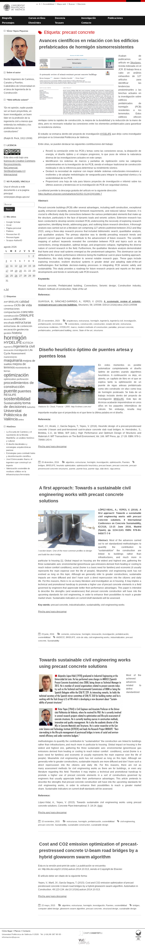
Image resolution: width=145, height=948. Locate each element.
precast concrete (125, 327)
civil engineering (127, 821)
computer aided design (48, 908)
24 (7, 275)
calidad (24, 301)
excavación (10, 329)
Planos (17, 931)
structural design (110, 908)
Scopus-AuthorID (14, 240)
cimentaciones (12, 308)
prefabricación (44, 324)
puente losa (81, 468)
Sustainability (53, 641)
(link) (100, 805)
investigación (130, 321)
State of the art (86, 330)
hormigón (94, 321)
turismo (31, 407)
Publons (10, 231)
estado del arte (113, 324)
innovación (96, 634)
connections (73, 324)
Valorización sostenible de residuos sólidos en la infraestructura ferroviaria (18, 471)
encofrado (9, 322)
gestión (7, 333)
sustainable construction (79, 825)
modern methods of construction (92, 327)
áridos (21, 419)
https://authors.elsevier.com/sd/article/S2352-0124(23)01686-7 (70, 194)
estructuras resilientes (48, 327)
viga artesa (115, 468)
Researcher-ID (13, 234)
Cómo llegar (7, 931)
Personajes (8, 23)
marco (74, 327)
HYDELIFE (105, 134)
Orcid (8, 225)
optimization (10, 379)
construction (99, 324)
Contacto (86, 23)
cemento (65, 634)
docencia (8, 319)
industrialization (118, 637)
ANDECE (60, 637)
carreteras (8, 305)
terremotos (57, 324)
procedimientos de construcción (19, 385)
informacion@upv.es (10, 937)
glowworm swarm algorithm (72, 908)
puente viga (93, 468)
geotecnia (23, 329)
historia (17, 332)
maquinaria (13, 360)
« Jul (6, 289)
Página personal (13, 228)
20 (20, 271)
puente (72, 468)
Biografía (7, 18)
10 (7, 266)
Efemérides (35, 23)
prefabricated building (61, 330)
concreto (27, 312)
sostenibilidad (44, 637)
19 (16, 271)
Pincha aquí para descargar (52, 446)
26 (16, 275)
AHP (6, 302)
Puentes (126, 462)
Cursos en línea (37, 18)
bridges (41, 465)
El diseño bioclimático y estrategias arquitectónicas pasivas (18, 447)
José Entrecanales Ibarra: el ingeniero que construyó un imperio (19, 462)
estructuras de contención (18, 326)
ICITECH (27, 342)
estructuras (84, 321)
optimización (115, 462)
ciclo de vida (82, 637)
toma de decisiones (17, 405)
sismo (75, 330)
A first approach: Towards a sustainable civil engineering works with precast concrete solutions (85, 494)
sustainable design (99, 825)
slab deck (104, 468)
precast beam (105, 465)
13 (20, 266)
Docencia (60, 18)
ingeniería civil (116, 321)
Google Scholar (13, 222)
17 (7, 271)
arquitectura (72, 321)
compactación (12, 312)
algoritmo (70, 462)
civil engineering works (99, 637)
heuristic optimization (66, 465)
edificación (19, 319)
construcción (86, 324)
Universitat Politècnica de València (15, 415)
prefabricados (44, 330)
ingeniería (104, 321)
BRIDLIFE (119, 399)
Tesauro (59, 23)
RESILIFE (10, 394)
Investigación (88, 18)
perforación (23, 379)
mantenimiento (10, 357)
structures (98, 330)
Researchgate (12, 237)
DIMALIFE (26, 315)
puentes (24, 391)
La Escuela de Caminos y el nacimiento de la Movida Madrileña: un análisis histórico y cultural (20, 436)
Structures (135, 62)
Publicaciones (115, 18)
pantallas (113, 327)
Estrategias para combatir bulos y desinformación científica (20, 454)
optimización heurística (87, 465)
